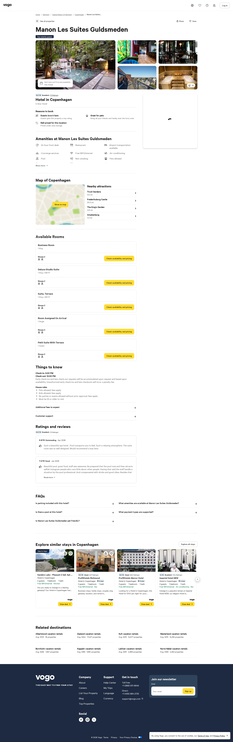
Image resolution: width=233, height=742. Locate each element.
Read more (48, 477)
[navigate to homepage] (7, 5)
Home (38, 14)
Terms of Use (203, 735)
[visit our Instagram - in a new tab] (87, 720)
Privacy (114, 737)
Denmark (46, 14)
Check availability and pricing (119, 258)
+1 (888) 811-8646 (130, 685)
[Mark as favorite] (70, 553)
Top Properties (86, 703)
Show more (40, 165)
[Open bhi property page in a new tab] (55, 578)
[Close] (227, 735)
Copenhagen (79, 14)
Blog (81, 698)
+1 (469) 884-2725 (130, 693)
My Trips (108, 687)
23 (193, 85)
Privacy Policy (219, 735)
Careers (83, 687)
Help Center (110, 682)
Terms (105, 737)
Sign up (188, 691)
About (82, 682)
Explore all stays (188, 544)
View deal (64, 604)
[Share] (65, 553)
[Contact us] (207, 5)
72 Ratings (54, 95)
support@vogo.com (131, 698)
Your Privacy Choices (128, 737)
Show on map (60, 204)
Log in (224, 5)
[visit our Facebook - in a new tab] (81, 720)
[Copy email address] (142, 698)
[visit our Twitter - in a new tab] (94, 720)
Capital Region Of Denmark (62, 14)
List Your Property (88, 693)
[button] (192, 5)
